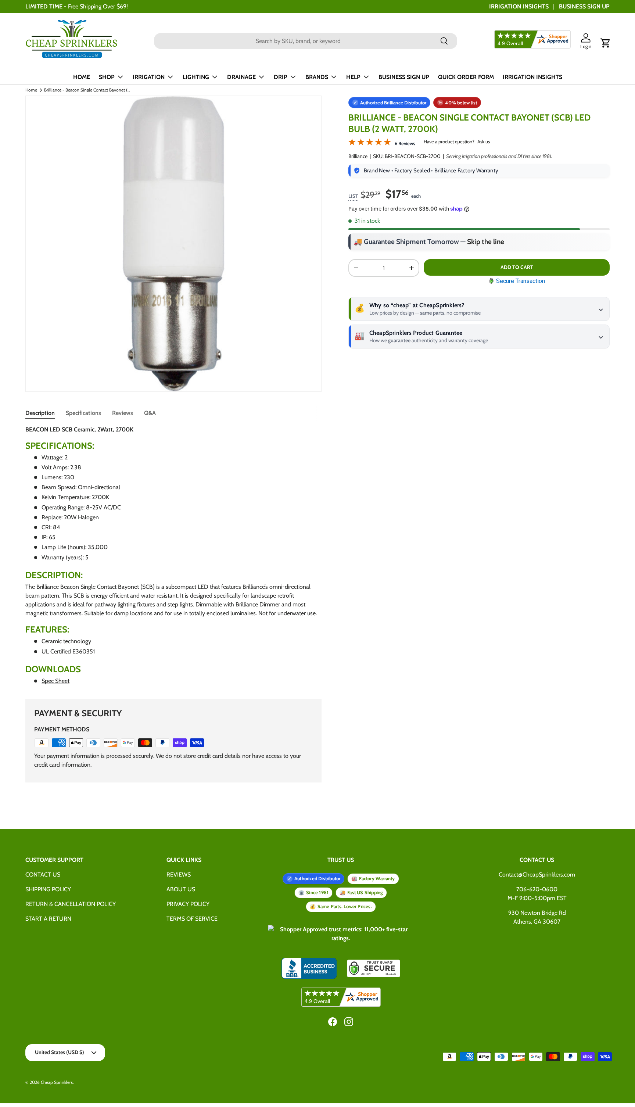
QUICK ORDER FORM (466, 77)
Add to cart (517, 267)
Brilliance (357, 156)
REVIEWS (178, 874)
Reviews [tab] (122, 412)
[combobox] (305, 41)
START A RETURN (48, 918)
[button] (605, 43)
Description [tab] (40, 412)
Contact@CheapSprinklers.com (537, 874)
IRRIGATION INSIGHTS (519, 6)
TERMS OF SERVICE (192, 918)
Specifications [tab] (83, 412)
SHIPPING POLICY (48, 889)
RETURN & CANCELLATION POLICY (70, 903)
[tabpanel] (173, 555)
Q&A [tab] (150, 412)
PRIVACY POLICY (187, 903)
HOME (81, 77)
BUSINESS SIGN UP (584, 6)
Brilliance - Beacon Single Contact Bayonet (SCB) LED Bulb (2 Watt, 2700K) (88, 90)
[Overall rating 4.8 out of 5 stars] (369, 143)
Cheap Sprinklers (57, 1082)
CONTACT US (42, 874)
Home (31, 90)
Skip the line (485, 241)
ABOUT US (180, 889)
